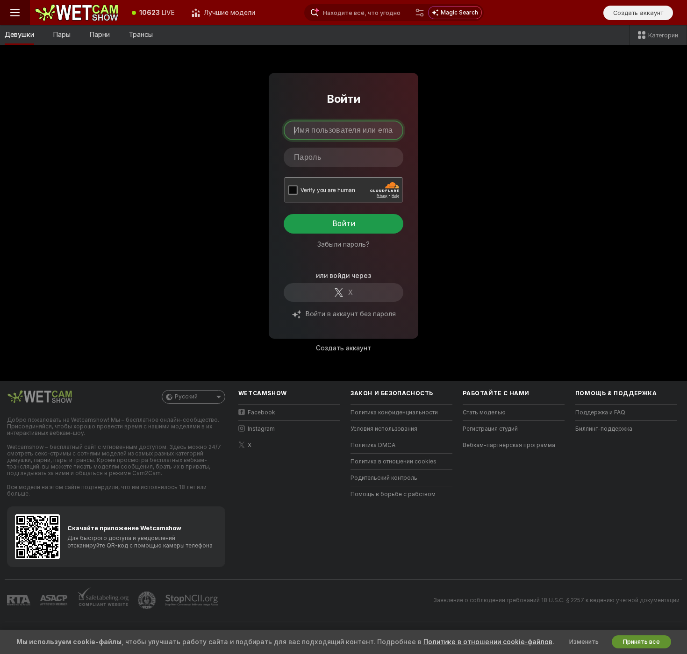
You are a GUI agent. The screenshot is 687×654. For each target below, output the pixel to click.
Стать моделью (484, 412)
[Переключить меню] (15, 12)
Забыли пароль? (343, 244)
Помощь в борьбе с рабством (393, 494)
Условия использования (384, 429)
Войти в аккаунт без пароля (351, 314)
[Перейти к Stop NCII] (192, 600)
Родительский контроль (384, 478)
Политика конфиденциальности (394, 412)
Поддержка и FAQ (600, 412)
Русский (186, 396)
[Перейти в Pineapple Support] (147, 600)
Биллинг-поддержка (603, 429)
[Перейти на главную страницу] (76, 12)
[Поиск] (419, 12)
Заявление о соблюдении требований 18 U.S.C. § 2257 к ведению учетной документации (556, 600)
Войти (343, 223)
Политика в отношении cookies (394, 461)
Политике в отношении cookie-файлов (487, 642)
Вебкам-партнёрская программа (509, 445)
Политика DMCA (373, 445)
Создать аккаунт (343, 348)
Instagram (261, 429)
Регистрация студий (490, 429)
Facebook (261, 412)
